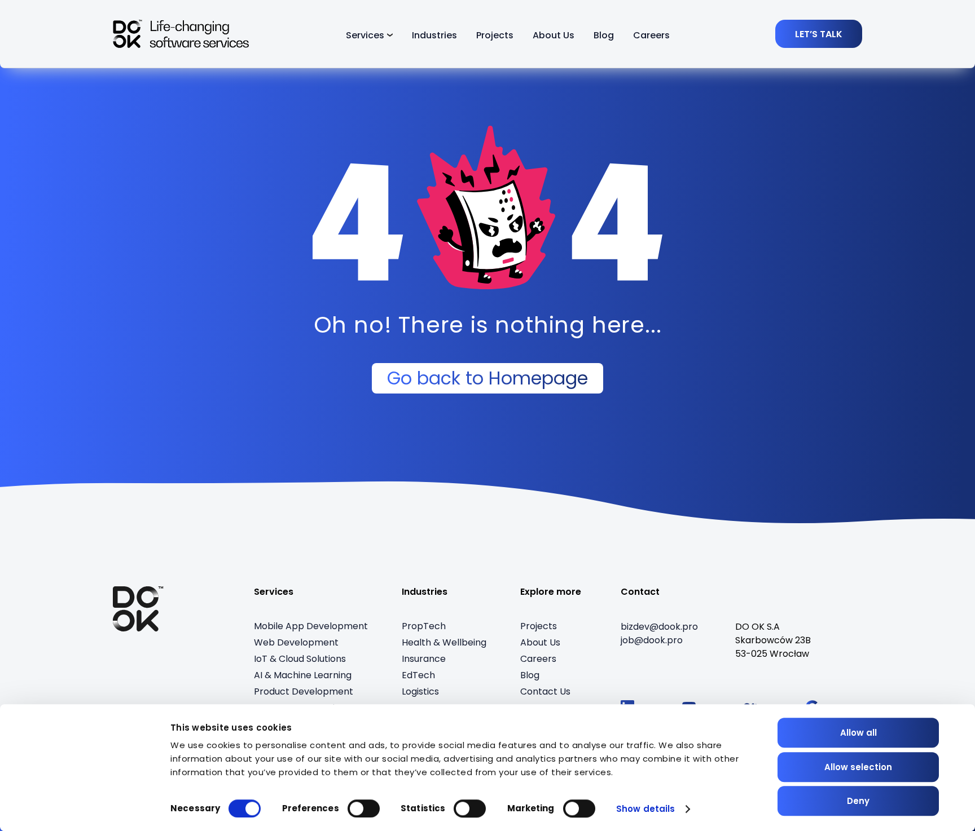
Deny (858, 801)
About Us (553, 35)
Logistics (420, 691)
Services (365, 35)
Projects (494, 35)
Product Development (303, 691)
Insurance (424, 658)
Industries (434, 35)
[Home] (138, 608)
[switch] (364, 808)
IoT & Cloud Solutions (300, 658)
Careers (651, 35)
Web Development (296, 642)
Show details (645, 809)
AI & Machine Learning (303, 675)
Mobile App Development (311, 626)
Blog (604, 35)
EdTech (418, 675)
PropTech (424, 626)
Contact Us (545, 691)
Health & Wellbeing (444, 642)
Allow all (858, 733)
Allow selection (858, 767)
